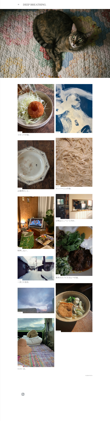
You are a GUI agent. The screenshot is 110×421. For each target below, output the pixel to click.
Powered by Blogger (56, 411)
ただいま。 (22, 369)
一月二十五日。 (24, 282)
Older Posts (88, 375)
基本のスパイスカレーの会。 (68, 277)
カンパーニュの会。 (64, 188)
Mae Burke (59, 414)
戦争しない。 (23, 250)
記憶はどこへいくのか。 (66, 220)
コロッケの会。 (24, 134)
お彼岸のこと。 (24, 191)
